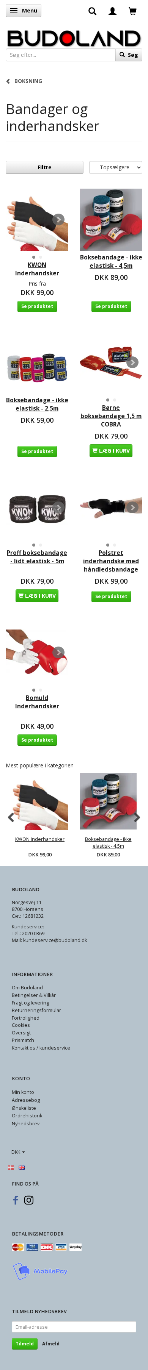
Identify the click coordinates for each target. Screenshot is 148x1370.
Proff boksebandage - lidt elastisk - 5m (37, 557)
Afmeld (51, 1343)
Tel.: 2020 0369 (28, 933)
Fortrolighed (25, 1018)
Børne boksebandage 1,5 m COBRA (111, 416)
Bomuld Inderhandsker (37, 702)
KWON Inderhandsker (37, 269)
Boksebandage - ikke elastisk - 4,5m (111, 261)
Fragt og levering (30, 1003)
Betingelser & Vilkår (34, 995)
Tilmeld (25, 1343)
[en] (21, 1167)
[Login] (112, 10)
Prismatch (23, 1040)
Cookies (21, 1025)
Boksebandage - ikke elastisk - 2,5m (37, 404)
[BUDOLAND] (74, 36)
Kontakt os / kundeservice (41, 1048)
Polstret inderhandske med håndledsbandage (111, 561)
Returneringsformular (36, 1010)
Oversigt (21, 1032)
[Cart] (132, 10)
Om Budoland (27, 987)
